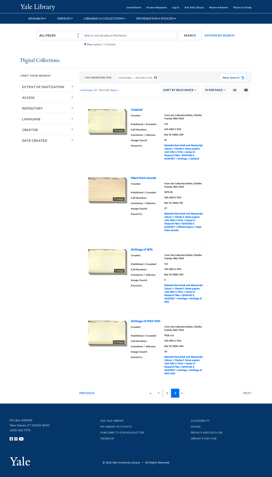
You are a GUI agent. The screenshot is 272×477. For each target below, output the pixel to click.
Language (31, 119)
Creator (30, 129)
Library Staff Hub (203, 438)
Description (94, 44)
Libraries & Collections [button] (103, 18)
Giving (196, 426)
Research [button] (36, 18)
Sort (178, 90)
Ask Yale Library (194, 7)
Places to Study (242, 7)
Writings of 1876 (142, 249)
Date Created (34, 140)
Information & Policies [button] (155, 18)
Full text (110, 44)
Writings (182, 158)
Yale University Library (37, 7)
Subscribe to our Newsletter (122, 432)
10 (214, 90)
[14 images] (106, 121)
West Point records (143, 178)
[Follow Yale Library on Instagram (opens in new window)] (16, 439)
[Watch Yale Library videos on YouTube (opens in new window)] (21, 439)
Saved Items (133, 7)
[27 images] (106, 189)
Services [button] (63, 18)
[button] (190, 35)
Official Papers (185, 227)
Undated (136, 109)
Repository (32, 108)
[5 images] (106, 261)
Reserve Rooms (218, 7)
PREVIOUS (86, 393)
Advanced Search (219, 35)
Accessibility (200, 420)
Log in (175, 7)
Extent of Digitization (43, 87)
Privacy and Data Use (207, 432)
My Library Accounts (116, 426)
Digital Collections (40, 60)
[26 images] (106, 332)
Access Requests (156, 7)
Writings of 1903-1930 (145, 321)
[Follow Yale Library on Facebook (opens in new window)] (11, 439)
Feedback (107, 438)
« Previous (86, 90)
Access (28, 97)
